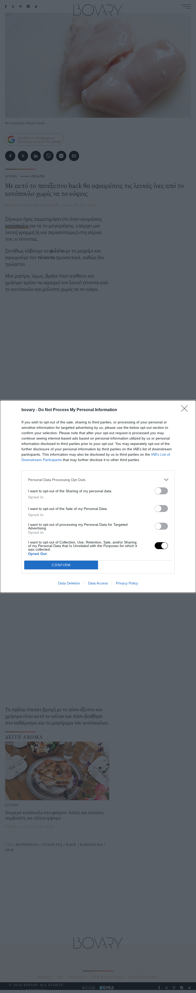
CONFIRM (61, 565)
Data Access (98, 583)
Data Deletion (69, 583)
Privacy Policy (127, 583)
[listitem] (98, 479)
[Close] (186, 410)
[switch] (161, 490)
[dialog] (98, 496)
